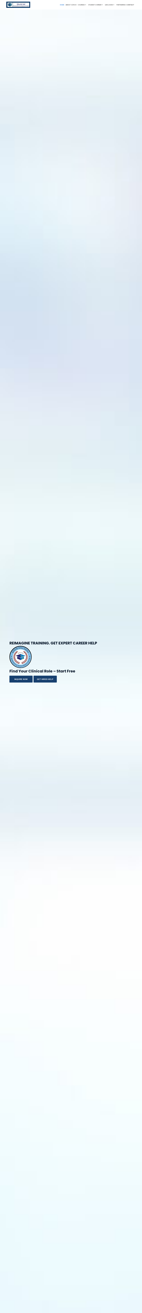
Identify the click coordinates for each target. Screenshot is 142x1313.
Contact (130, 5)
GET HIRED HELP (45, 679)
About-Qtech (71, 5)
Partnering (121, 5)
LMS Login (109, 5)
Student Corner (94, 5)
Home (62, 5)
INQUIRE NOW (21, 679)
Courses (81, 5)
